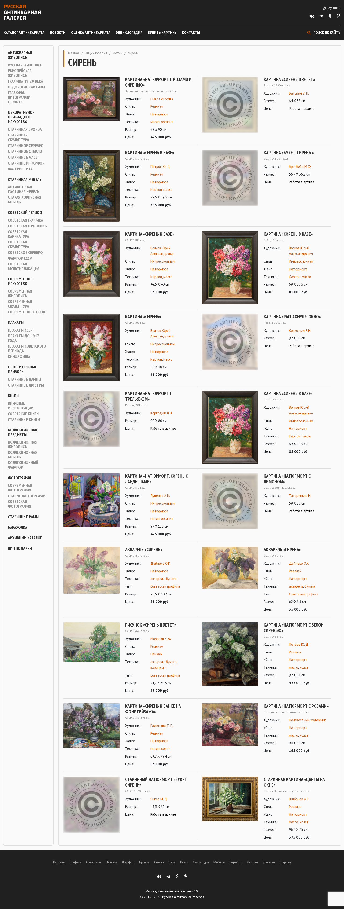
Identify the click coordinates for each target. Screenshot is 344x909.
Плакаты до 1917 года (23, 338)
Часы (172, 862)
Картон (156, 189)
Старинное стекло (25, 151)
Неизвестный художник (307, 720)
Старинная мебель (24, 179)
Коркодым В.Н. (300, 330)
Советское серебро (25, 252)
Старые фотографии (26, 496)
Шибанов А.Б (299, 799)
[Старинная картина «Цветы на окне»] (230, 808)
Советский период (25, 212)
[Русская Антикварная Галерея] (22, 12)
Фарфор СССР (20, 258)
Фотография (19, 478)
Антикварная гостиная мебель (23, 189)
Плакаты (16, 322)
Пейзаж (156, 654)
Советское (93, 862)
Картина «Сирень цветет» (289, 79)
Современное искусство (20, 281)
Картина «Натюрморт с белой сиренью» (294, 627)
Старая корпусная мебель (24, 199)
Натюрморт (159, 114)
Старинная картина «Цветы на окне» (294, 782)
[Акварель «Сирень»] (91, 576)
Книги (13, 395)
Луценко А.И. (160, 495)
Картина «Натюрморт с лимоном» (287, 478)
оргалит (167, 122)
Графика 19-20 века (25, 81)
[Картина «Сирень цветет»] (230, 105)
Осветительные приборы (22, 369)
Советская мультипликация (23, 266)
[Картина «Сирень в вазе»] (91, 186)
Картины (59, 862)
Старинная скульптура (18, 137)
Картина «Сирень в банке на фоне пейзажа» (153, 709)
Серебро (235, 862)
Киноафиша (19, 356)
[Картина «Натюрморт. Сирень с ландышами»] (91, 505)
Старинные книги (24, 419)
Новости (58, 32)
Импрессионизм (162, 261)
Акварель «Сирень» (143, 549)
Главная (74, 53)
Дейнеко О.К (160, 563)
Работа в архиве (302, 108)
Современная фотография (20, 487)
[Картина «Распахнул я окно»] (230, 342)
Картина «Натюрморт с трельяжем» (148, 396)
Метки (117, 53)
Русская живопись (25, 65)
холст (304, 667)
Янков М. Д (158, 799)
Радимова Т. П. (161, 725)
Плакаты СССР (20, 330)
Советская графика (25, 220)
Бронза (144, 862)
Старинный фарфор (26, 163)
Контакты (191, 32)
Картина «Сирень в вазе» (149, 152)
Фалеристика (20, 169)
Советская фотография (19, 504)
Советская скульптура (18, 244)
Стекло (159, 862)
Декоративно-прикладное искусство (21, 117)
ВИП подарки (20, 548)
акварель (157, 578)
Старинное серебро (26, 145)
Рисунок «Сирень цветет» (150, 625)
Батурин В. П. (299, 93)
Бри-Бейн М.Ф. (300, 166)
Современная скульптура (20, 303)
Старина (285, 862)
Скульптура (201, 862)
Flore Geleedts (161, 99)
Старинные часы (23, 157)
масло (155, 122)
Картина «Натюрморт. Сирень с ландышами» (156, 478)
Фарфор (128, 862)
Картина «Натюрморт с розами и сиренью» (158, 82)
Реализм (156, 106)
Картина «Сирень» (143, 316)
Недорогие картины (26, 87)
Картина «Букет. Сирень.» (289, 152)
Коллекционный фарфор (23, 465)
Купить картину (162, 32)
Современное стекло (27, 312)
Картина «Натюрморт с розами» (296, 706)
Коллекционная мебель (22, 454)
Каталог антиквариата (24, 32)
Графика (75, 862)
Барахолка (17, 527)
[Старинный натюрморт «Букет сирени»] (91, 805)
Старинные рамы (23, 516)
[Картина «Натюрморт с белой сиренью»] (230, 654)
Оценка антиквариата (90, 32)
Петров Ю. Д (160, 166)
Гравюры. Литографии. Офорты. (19, 97)
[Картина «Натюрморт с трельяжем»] (91, 419)
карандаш (158, 667)
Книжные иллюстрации (20, 405)
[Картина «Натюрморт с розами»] (230, 728)
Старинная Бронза (25, 129)
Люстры (252, 862)
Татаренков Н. (300, 495)
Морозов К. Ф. (161, 639)
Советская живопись (27, 226)
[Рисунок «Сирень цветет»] (91, 658)
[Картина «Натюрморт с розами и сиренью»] (91, 108)
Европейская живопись (20, 73)
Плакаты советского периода (27, 348)
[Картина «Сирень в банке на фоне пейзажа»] (91, 735)
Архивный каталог (25, 537)
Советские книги (23, 413)
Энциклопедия (129, 32)
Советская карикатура (18, 234)
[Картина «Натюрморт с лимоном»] (230, 501)
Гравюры (269, 862)
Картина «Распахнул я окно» (292, 316)
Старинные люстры (26, 385)
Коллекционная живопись (22, 444)
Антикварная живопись (20, 55)
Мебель (219, 862)
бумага (171, 578)
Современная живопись (20, 293)
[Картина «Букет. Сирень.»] (230, 178)
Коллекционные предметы (23, 432)
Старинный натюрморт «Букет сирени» (156, 782)
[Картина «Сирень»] (91, 347)
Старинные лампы (24, 379)
